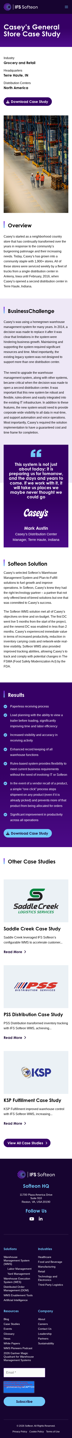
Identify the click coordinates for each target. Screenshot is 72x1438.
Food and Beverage (50, 1261)
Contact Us (44, 1328)
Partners (43, 1338)
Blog (6, 1319)
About (41, 1319)
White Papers (12, 1343)
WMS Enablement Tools (18, 1295)
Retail (41, 1271)
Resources (11, 1311)
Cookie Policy (36, 1431)
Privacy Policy (19, 1431)
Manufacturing (46, 1266)
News (7, 1338)
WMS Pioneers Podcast (18, 1348)
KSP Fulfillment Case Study (32, 1100)
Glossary (9, 1333)
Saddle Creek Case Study (32, 929)
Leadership (45, 1333)
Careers (43, 1323)
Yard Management (17, 1273)
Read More (13, 952)
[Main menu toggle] (66, 7)
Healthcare (44, 1257)
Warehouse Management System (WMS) (17, 1260)
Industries (45, 1249)
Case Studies (12, 1323)
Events (8, 1328)
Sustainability (46, 1343)
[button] (28, 101)
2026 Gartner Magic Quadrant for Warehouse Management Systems (19, 1357)
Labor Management (17, 1268)
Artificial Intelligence (16, 1300)
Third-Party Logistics (50, 1284)
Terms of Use (53, 1431)
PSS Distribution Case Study (33, 1014)
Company (45, 1311)
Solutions (10, 1249)
